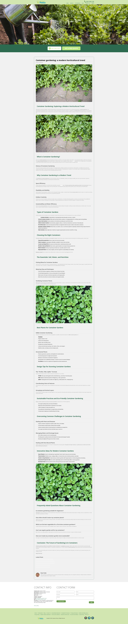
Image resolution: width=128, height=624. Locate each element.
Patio (39, 217)
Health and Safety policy (83, 613)
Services (71, 3)
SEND (91, 602)
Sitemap (35, 605)
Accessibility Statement (56, 613)
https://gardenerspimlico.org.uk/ (41, 599)
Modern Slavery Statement (46, 614)
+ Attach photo (61, 601)
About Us (87, 614)
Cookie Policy (81, 614)
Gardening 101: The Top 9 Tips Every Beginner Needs (44, 559)
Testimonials (77, 3)
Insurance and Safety (74, 614)
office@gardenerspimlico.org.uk (42, 598)
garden (61, 185)
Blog (83, 3)
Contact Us (87, 3)
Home (67, 3)
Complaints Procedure (65, 613)
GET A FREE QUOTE (71, 48)
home (79, 162)
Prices (93, 3)
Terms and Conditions (56, 614)
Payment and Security (65, 614)
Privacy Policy (37, 614)
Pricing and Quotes (74, 613)
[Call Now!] (90, 1)
